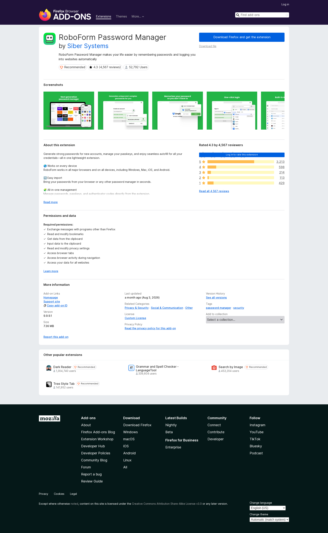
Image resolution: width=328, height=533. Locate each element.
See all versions (216, 297)
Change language (261, 502)
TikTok (255, 439)
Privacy (43, 493)
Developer (215, 439)
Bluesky (256, 446)
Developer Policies (95, 453)
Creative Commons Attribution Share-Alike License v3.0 (167, 503)
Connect (214, 425)
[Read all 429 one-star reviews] (240, 183)
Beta (169, 432)
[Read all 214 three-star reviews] (240, 172)
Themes (121, 16)
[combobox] (262, 14)
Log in (285, 4)
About (86, 425)
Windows (130, 432)
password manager (218, 307)
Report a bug (91, 474)
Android (129, 453)
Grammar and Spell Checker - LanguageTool (157, 368)
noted (74, 503)
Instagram (257, 425)
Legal (73, 493)
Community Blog (94, 460)
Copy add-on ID (57, 305)
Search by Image (231, 367)
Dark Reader (62, 367)
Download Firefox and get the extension (241, 37)
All (125, 467)
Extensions (103, 16)
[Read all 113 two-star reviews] (240, 177)
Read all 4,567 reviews (214, 191)
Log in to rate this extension (242, 154)
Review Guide (92, 481)
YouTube (256, 432)
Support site (51, 301)
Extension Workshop (97, 439)
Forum (86, 467)
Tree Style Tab (64, 384)
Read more (50, 202)
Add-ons (88, 418)
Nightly (171, 425)
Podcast (256, 453)
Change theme (259, 514)
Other (189, 307)
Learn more (50, 271)
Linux (127, 460)
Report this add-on (55, 336)
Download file (207, 46)
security (238, 307)
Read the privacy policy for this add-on (150, 328)
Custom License (135, 318)
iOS (126, 446)
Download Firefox (137, 425)
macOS (129, 439)
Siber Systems (88, 46)
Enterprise (173, 447)
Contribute (215, 432)
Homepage (50, 297)
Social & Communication (167, 307)
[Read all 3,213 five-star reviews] (240, 161)
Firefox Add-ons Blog (98, 432)
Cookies (59, 493)
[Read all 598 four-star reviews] (240, 167)
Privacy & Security (137, 307)
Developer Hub (93, 446)
